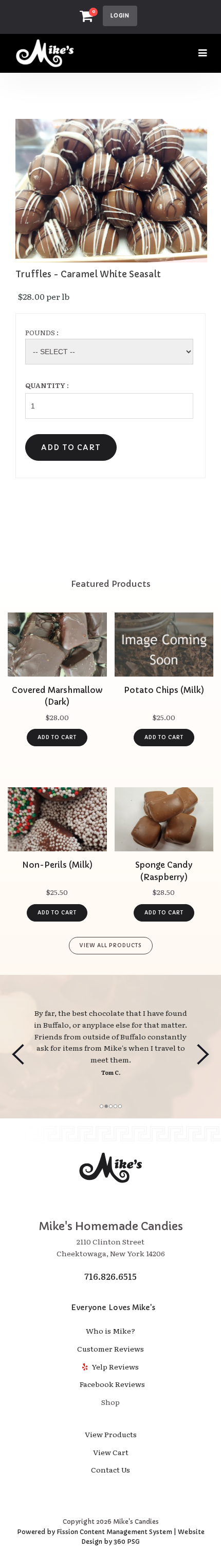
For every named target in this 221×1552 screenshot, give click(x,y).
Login (120, 15)
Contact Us (110, 1469)
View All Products (111, 945)
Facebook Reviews (111, 1384)
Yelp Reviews (114, 1366)
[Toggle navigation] (203, 53)
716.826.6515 (110, 1276)
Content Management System (126, 1532)
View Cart (110, 1452)
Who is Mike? (110, 1330)
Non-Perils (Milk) (57, 865)
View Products (111, 1434)
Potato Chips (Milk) (164, 690)
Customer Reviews (110, 1348)
